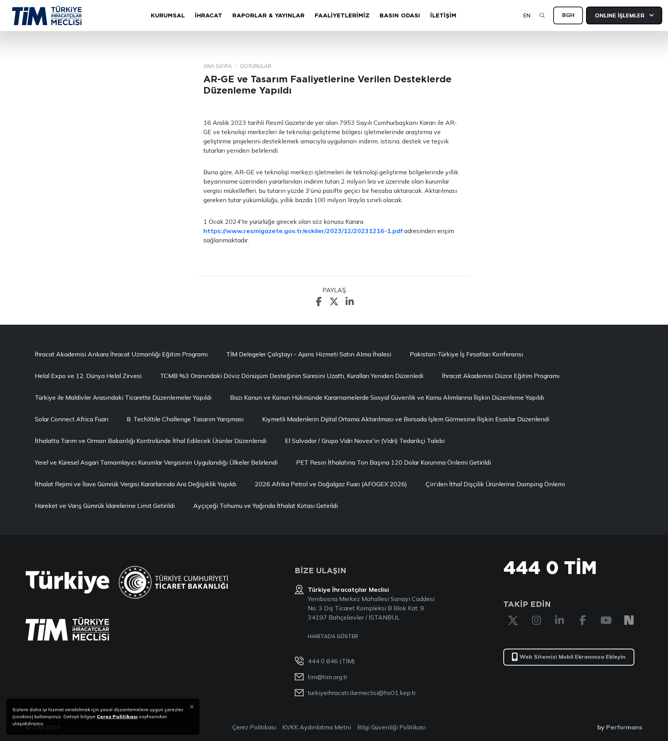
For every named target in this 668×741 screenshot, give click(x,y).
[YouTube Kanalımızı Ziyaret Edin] (605, 620)
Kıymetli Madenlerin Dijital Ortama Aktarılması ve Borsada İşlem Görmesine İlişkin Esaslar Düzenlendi (405, 419)
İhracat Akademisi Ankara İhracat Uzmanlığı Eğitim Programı (121, 354)
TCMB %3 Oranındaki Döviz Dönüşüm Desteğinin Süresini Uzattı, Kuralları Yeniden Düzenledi (291, 376)
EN (526, 15)
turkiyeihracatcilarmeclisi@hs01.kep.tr (362, 693)
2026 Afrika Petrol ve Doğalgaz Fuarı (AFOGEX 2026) (331, 484)
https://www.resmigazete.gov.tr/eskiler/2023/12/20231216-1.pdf (302, 231)
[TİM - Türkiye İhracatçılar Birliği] (47, 15)
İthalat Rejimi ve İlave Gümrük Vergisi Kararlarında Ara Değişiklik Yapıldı (135, 484)
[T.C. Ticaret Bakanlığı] (173, 582)
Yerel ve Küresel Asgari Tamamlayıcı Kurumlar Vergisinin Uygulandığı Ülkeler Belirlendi (156, 462)
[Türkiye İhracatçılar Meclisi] (67, 628)
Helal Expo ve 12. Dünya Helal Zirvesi (88, 376)
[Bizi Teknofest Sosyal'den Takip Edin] (629, 620)
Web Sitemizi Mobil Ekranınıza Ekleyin (572, 656)
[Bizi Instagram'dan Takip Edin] (536, 620)
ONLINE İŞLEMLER (620, 15)
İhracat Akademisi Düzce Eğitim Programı (500, 376)
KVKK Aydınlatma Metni (316, 727)
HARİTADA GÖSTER (333, 636)
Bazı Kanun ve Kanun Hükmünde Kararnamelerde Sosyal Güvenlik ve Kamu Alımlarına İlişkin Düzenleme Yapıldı (387, 397)
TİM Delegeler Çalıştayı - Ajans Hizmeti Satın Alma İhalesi (308, 354)
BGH (568, 15)
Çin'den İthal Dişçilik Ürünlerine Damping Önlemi (495, 484)
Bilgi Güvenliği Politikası (391, 727)
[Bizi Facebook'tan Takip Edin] (582, 620)
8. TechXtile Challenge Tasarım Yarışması (185, 419)
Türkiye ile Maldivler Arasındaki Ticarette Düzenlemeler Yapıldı (123, 397)
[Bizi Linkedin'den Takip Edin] (559, 620)
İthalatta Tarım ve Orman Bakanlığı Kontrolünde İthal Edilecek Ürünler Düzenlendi (150, 441)
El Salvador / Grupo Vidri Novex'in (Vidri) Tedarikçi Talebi (365, 441)
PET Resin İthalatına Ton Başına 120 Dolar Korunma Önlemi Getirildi (393, 462)
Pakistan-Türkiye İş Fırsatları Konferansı (466, 354)
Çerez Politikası (254, 727)
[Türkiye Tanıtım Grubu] (67, 582)
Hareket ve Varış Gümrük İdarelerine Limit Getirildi (105, 505)
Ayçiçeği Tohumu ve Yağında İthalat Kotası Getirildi (265, 505)
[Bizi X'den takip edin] (513, 620)
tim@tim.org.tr (328, 677)
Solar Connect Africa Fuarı (71, 419)
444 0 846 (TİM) (331, 661)
